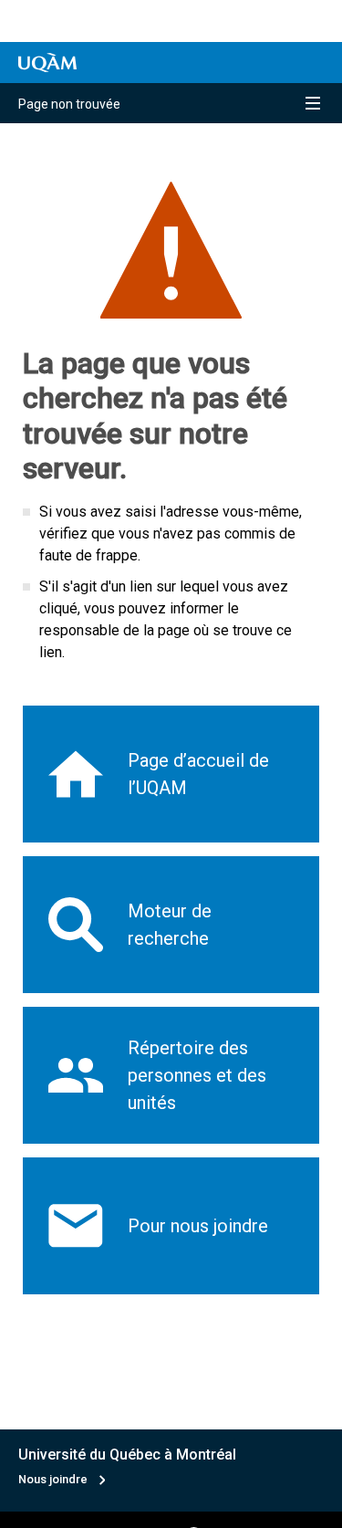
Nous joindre (53, 1479)
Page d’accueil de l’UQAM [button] (198, 774)
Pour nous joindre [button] (198, 1226)
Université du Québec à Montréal (127, 1454)
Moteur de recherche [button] (170, 924)
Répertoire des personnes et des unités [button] (197, 1075)
